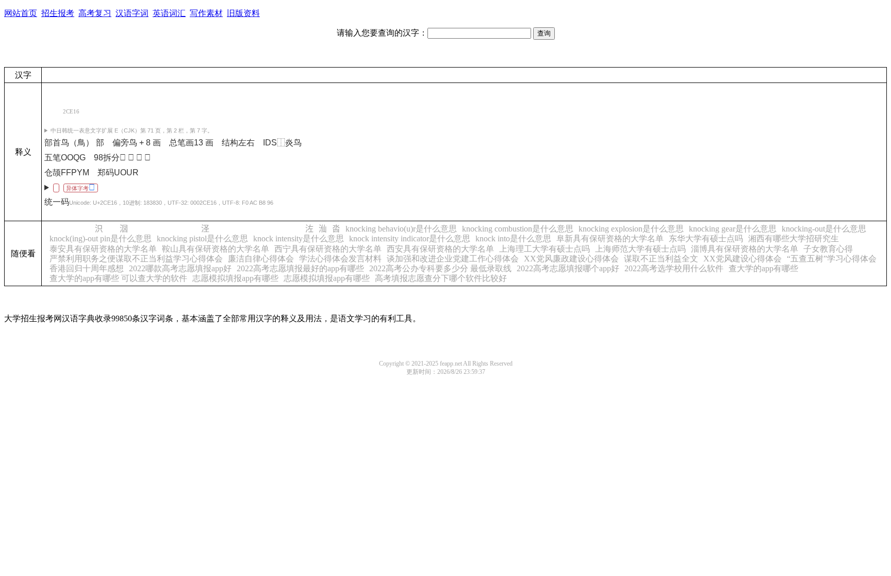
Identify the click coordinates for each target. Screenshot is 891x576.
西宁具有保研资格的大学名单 (328, 248)
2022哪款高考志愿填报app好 (180, 268)
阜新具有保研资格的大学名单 (610, 238)
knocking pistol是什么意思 (202, 238)
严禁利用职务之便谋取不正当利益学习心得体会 (136, 258)
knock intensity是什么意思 (298, 238)
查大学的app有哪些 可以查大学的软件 (118, 278)
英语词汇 (169, 13)
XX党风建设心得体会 (742, 258)
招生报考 (57, 13)
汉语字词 (132, 13)
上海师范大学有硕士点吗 (640, 248)
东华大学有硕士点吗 (706, 238)
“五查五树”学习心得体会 (832, 258)
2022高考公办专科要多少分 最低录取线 (440, 268)
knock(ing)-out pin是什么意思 (101, 238)
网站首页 (20, 13)
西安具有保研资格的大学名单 (440, 248)
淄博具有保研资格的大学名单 (744, 248)
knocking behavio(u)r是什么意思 (401, 228)
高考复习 (94, 13)
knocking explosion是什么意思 (631, 228)
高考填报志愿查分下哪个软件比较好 (441, 278)
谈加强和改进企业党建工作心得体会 (453, 258)
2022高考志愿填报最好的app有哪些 (300, 268)
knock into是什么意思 (513, 238)
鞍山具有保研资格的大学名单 (215, 248)
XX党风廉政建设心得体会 (571, 258)
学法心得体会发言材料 (340, 258)
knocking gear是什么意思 (733, 228)
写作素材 (206, 13)
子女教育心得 (828, 248)
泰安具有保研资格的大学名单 (103, 248)
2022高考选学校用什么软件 (673, 268)
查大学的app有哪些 (763, 268)
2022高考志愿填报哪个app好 (568, 268)
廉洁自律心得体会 (261, 258)
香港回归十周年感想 (87, 268)
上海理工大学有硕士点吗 (544, 248)
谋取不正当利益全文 (661, 258)
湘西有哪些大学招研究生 (793, 238)
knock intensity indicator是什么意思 (409, 238)
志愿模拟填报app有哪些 (235, 278)
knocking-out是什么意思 (824, 228)
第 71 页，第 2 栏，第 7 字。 (132, 130)
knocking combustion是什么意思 (517, 228)
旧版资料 (243, 13)
